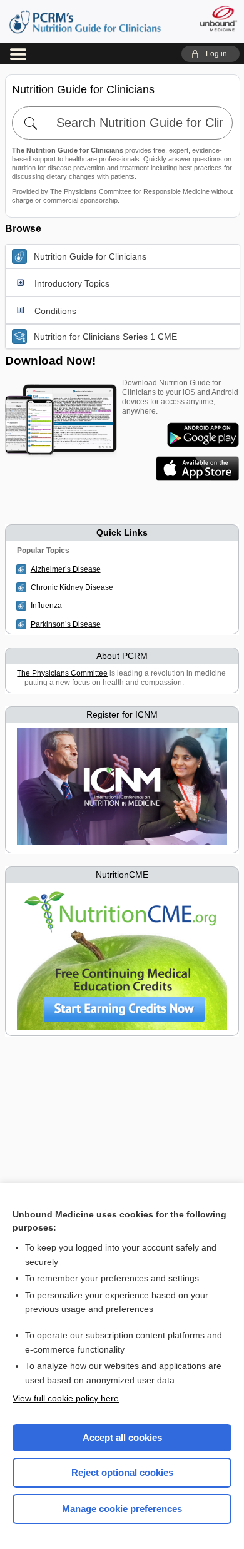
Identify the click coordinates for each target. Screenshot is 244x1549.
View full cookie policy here (66, 1398)
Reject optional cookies (122, 1472)
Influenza (46, 605)
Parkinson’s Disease (66, 624)
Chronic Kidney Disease (72, 587)
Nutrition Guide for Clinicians (85, 22)
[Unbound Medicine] (218, 18)
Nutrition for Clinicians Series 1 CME (105, 337)
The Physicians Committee (62, 673)
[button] (210, 54)
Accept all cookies (122, 1437)
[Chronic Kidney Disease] (23, 587)
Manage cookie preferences (122, 1508)
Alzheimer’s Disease (66, 569)
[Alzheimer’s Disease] (23, 569)
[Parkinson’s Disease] (23, 624)
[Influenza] (23, 605)
